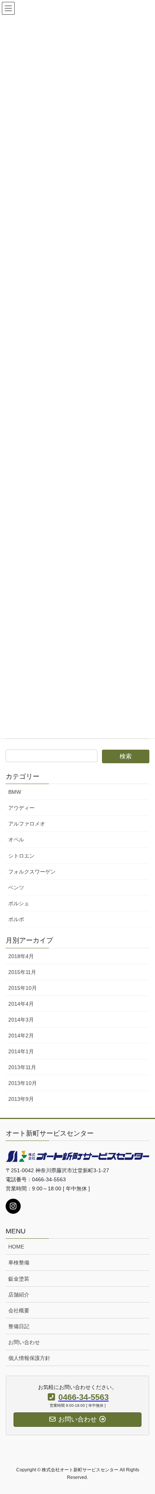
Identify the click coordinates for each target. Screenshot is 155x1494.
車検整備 (18, 1262)
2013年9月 (21, 1099)
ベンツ (16, 887)
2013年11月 (22, 1067)
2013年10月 (22, 1083)
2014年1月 (21, 1051)
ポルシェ (18, 903)
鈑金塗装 (18, 1279)
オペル (16, 840)
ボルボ (16, 919)
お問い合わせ (24, 1342)
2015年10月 (22, 988)
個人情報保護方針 (29, 1358)
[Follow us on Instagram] (13, 1206)
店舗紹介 (18, 1295)
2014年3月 (21, 1020)
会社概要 (18, 1310)
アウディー (21, 808)
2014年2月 (21, 1036)
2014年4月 (21, 1004)
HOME (16, 1247)
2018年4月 (21, 956)
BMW (14, 792)
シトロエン (21, 856)
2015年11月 (22, 972)
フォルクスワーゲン (32, 872)
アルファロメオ (26, 824)
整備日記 (18, 1326)
